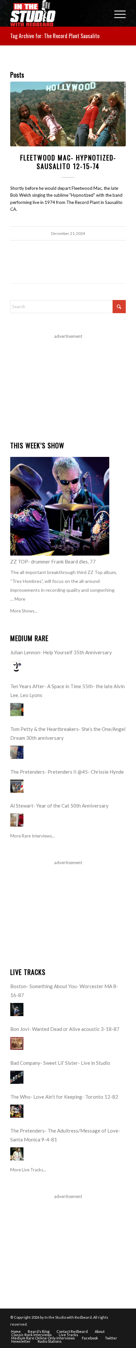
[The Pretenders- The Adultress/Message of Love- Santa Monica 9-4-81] (16, 1154)
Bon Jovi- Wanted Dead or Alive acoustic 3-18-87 (64, 1029)
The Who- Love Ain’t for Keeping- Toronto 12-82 (64, 1097)
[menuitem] (117, 13)
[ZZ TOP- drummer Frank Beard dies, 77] (59, 506)
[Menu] (117, 13)
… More (17, 599)
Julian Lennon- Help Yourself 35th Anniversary (61, 652)
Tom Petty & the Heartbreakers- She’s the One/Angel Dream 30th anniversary (67, 733)
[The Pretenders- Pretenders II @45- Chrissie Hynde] (16, 786)
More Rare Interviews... (32, 835)
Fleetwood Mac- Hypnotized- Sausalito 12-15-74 (68, 162)
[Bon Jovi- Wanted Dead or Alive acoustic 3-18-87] (16, 1043)
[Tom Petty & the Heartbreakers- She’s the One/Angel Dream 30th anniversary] (16, 752)
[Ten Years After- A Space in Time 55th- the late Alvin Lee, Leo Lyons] (16, 709)
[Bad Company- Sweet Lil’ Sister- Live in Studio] (16, 1077)
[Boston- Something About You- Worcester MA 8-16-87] (16, 1009)
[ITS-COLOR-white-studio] (56, 13)
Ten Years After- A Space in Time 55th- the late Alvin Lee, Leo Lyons (67, 690)
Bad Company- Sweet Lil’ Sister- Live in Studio (60, 1063)
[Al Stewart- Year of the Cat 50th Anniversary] (16, 820)
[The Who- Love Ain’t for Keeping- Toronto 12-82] (16, 1111)
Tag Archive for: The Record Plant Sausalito (54, 36)
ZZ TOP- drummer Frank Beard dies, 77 (53, 561)
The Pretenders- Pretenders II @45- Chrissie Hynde (67, 772)
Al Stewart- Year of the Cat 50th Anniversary (59, 806)
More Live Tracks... (28, 1169)
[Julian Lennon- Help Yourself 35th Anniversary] (16, 666)
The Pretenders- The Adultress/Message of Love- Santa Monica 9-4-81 (65, 1135)
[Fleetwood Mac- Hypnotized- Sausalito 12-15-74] (68, 114)
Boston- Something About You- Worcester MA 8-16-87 (64, 990)
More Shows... (23, 610)
